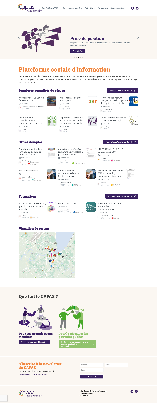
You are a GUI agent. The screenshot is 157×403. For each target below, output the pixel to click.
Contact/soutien (117, 8)
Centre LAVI (65, 210)
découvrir (66, 107)
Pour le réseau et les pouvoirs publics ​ (73, 335)
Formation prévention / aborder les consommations (109, 206)
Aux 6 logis (107, 127)
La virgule (104, 158)
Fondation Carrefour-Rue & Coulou (33, 107)
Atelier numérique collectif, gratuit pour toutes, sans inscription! (32, 206)
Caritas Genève (27, 177)
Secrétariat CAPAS (116, 184)
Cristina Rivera (117, 160)
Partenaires (103, 8)
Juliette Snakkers (116, 217)
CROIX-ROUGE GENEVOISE (34, 163)
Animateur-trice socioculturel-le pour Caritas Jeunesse (68, 173)
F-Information (108, 109)
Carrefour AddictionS (107, 215)
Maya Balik (35, 217)
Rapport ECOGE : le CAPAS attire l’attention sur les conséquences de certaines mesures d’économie (73, 120)
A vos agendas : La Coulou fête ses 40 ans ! (31, 99)
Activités (89, 8)
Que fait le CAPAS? (50, 8)
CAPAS (24, 129)
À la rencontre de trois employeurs (70, 99)
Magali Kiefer (79, 212)
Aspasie (103, 182)
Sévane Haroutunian (38, 179)
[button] (19, 37)
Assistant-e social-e (28, 170)
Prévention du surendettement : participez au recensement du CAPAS (32, 120)
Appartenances (66, 161)
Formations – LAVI (67, 203)
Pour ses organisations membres (36, 335)
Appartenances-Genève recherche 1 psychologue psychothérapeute (70, 152)
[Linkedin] (132, 8)
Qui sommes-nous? (71, 8)
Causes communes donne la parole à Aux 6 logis (113, 119)
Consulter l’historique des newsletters (33, 374)
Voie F (24, 215)
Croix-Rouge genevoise (29, 161)
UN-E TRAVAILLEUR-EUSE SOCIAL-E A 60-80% (110, 150)
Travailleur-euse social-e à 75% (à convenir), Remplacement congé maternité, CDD (110, 173)
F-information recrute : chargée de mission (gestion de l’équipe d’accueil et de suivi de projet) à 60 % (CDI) (114, 100)
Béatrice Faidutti (79, 163)
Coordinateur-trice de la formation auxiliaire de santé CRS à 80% (30, 152)
